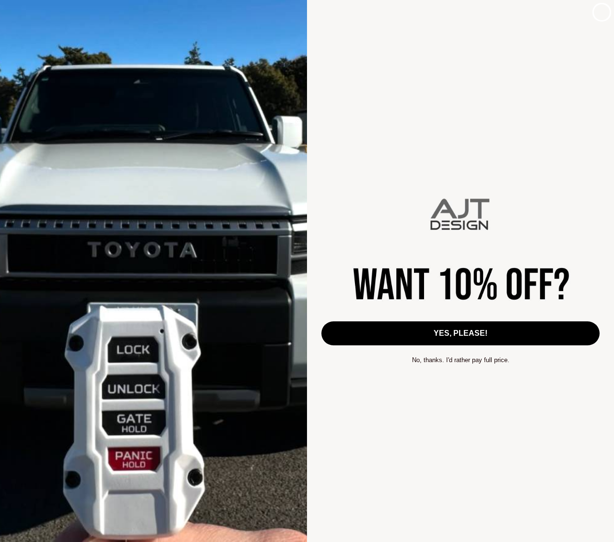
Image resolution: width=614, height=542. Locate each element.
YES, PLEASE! (460, 333)
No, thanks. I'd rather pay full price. (460, 360)
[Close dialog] (601, 12)
